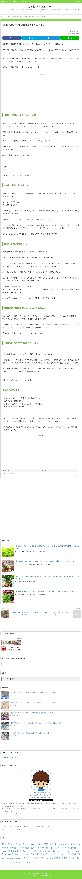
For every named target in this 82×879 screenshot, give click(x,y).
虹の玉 (71, 858)
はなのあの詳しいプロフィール (13, 806)
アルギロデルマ (68, 851)
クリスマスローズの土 (44, 851)
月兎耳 (64, 858)
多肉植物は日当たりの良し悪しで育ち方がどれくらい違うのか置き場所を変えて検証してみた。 (48, 547)
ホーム (41, 625)
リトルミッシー (61, 854)
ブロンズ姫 (6, 851)
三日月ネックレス (49, 854)
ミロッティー (9, 862)
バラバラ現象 (71, 854)
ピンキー (60, 851)
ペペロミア (68, 848)
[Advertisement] (41, 92)
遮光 (24, 851)
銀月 (78, 854)
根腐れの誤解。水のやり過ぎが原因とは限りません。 (24, 25)
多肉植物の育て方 (50, 564)
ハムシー (27, 854)
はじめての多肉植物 (41, 551)
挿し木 (21, 854)
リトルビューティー (23, 862)
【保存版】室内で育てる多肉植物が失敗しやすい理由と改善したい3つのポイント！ (46, 561)
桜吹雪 (57, 858)
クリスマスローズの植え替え (30, 848)
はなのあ (77, 476)
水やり (19, 851)
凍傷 (8, 858)
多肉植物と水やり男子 (41, 6)
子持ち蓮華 (43, 844)
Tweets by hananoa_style (10, 757)
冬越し (73, 844)
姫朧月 (34, 851)
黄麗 (52, 858)
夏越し (13, 851)
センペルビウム (12, 844)
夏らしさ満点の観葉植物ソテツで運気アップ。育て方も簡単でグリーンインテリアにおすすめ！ (48, 578)
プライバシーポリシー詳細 (11, 830)
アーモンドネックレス (50, 848)
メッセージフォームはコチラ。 (13, 813)
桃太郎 (67, 844)
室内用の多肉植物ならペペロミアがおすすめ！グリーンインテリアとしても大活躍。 (46, 592)
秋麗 (61, 848)
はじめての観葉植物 (75, 33)
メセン (28, 851)
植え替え (39, 854)
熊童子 (4, 858)
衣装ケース (19, 858)
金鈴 (54, 851)
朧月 (16, 854)
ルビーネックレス (56, 844)
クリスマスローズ (30, 844)
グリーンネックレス (35, 858)
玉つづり (11, 854)
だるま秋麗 (12, 858)
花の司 (33, 854)
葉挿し (76, 848)
